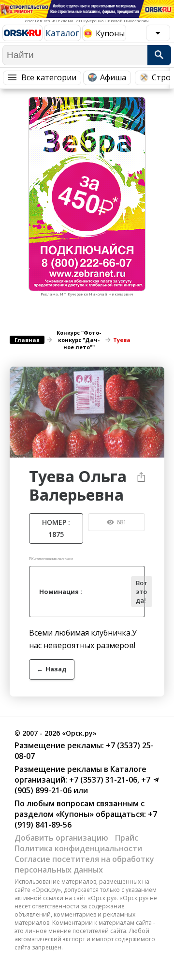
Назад (52, 669)
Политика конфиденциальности (78, 848)
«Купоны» (75, 814)
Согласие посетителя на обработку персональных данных (84, 864)
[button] (155, 375)
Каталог (62, 33)
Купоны (110, 33)
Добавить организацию (61, 837)
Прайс (126, 837)
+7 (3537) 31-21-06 (102, 779)
